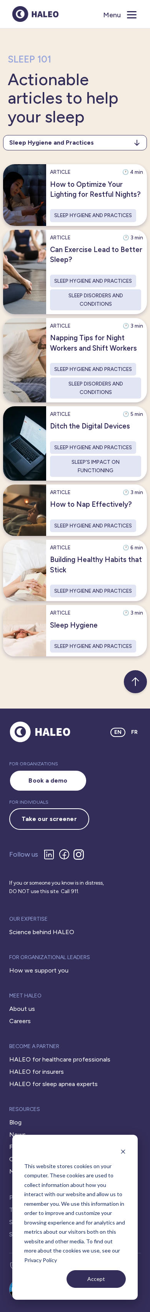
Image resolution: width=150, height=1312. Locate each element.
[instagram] (80, 854)
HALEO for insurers (36, 1071)
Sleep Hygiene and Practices (93, 215)
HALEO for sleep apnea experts (53, 1084)
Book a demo (47, 780)
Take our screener (49, 818)
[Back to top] (135, 681)
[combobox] (75, 142)
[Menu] (132, 14)
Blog (15, 1122)
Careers (20, 1021)
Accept (96, 1279)
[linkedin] (50, 854)
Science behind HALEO (41, 932)
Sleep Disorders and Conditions (95, 299)
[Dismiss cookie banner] (123, 1151)
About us (22, 1008)
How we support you (38, 970)
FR (134, 732)
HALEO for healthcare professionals (59, 1059)
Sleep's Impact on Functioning (96, 466)
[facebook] (65, 854)
